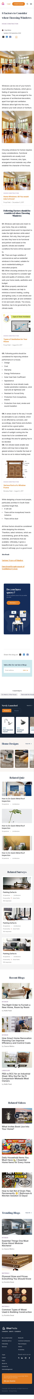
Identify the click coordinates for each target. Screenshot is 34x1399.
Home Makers (18, 766)
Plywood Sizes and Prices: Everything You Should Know (16, 1277)
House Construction (10, 24)
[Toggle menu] (31, 4)
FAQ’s (3, 1360)
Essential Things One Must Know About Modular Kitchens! (15, 1243)
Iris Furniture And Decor (5, 765)
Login (9, 4)
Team (3, 1354)
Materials (5, 1273)
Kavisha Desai (9, 1282)
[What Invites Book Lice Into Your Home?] (17, 1116)
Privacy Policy (13, 1391)
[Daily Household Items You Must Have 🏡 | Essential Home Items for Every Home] (17, 1147)
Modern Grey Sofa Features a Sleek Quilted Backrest (4, 761)
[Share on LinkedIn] (6, 37)
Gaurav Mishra (9, 1046)
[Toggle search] (27, 4)
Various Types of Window (12, 560)
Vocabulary (21, 1349)
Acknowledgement (7, 1369)
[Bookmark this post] (16, 37)
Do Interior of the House (9, 694)
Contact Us (5, 1366)
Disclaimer (5, 1391)
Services (4, 1346)
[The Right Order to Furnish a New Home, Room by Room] (17, 991)
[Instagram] (25, 1358)
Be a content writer (7, 1338)
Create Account (18, 4)
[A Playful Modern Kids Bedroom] (20, 759)
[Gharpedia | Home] (3, 3)
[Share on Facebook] (10, 37)
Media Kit (20, 1338)
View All (27, 743)
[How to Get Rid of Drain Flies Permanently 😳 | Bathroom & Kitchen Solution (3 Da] (17, 1180)
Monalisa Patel (7, 491)
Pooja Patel (7, 202)
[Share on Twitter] (3, 37)
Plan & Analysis (22, 1343)
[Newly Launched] (17, 718)
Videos (20, 1346)
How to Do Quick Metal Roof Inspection (13, 800)
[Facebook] (29, 1358)
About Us (4, 1363)
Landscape (6, 1070)
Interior (5, 1002)
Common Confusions (24, 1341)
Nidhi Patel (8, 1011)
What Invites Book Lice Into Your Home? (15, 1127)
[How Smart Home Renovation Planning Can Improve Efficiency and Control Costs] (17, 1024)
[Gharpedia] (10, 1328)
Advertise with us (6, 1341)
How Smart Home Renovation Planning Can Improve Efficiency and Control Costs (17, 1040)
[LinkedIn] (22, 1358)
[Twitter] (18, 1358)
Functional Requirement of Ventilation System (13, 567)
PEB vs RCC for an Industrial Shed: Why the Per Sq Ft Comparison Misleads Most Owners (16, 1077)
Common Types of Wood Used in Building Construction (17, 1310)
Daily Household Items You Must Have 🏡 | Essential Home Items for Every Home (16, 1160)
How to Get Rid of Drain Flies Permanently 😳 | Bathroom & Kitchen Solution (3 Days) (17, 1193)
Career (4, 1357)
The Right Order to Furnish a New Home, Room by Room (16, 1006)
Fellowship (5, 1343)
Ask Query (13, 603)
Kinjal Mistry (8, 30)
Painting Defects (10, 892)
